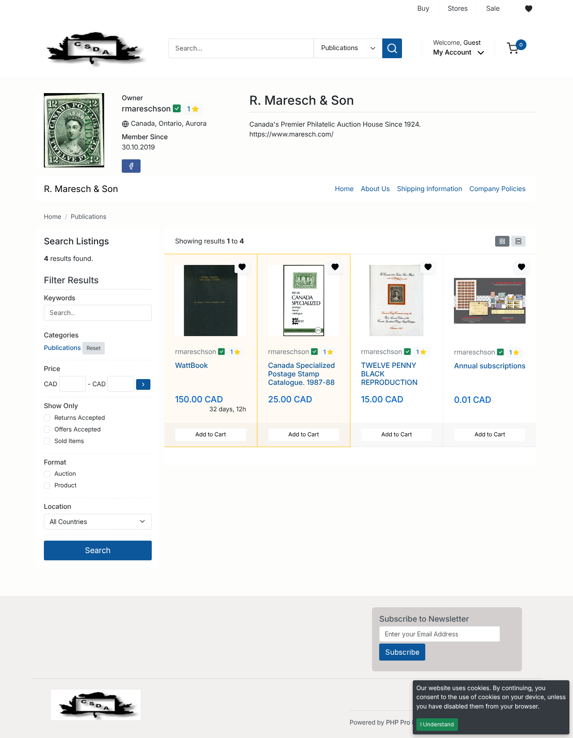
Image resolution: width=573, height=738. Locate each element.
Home (344, 188)
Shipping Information (429, 188)
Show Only (61, 405)
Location (57, 506)
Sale (493, 8)
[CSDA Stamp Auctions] (93, 47)
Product (65, 485)
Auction (65, 474)
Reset (93, 348)
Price (52, 368)
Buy (423, 8)
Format (55, 462)
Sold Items (69, 441)
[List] (518, 241)
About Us (375, 188)
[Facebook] (131, 166)
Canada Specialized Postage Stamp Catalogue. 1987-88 (301, 374)
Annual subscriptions (490, 365)
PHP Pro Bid (403, 722)
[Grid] (502, 241)
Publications (89, 217)
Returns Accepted (79, 418)
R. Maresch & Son (81, 188)
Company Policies (498, 188)
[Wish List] (528, 9)
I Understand (437, 724)
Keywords (59, 298)
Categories (61, 335)
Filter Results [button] (72, 280)
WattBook (191, 365)
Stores (458, 8)
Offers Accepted (77, 429)
